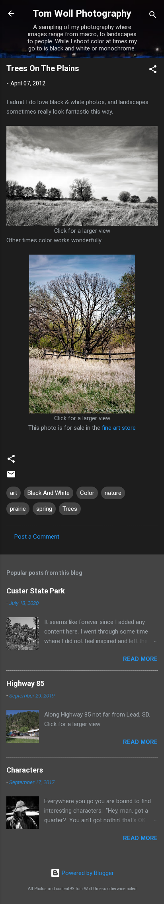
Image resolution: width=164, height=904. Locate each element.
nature (113, 492)
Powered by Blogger (87, 873)
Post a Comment (36, 536)
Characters (24, 770)
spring (44, 508)
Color (87, 492)
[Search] (153, 16)
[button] (153, 70)
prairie (18, 508)
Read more (140, 659)
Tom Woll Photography (82, 13)
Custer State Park (35, 591)
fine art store (119, 427)
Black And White (48, 492)
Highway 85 (25, 683)
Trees (69, 508)
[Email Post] (11, 477)
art (13, 492)
